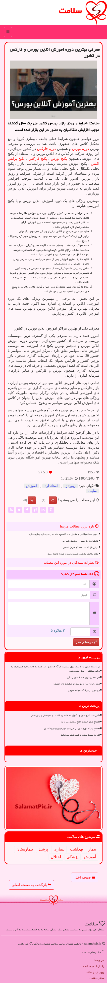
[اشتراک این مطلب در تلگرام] (35, 510)
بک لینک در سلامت (93, 966)
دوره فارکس (46, 149)
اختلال (56, 857)
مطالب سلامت (97, 978)
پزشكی (72, 857)
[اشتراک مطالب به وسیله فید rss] (11, 510)
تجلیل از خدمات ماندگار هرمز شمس (80, 547)
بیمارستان (24, 849)
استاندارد (51, 486)
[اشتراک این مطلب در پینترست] (51, 510)
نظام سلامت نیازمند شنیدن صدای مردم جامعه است (73, 553)
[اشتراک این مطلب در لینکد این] (43, 510)
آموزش (31, 486)
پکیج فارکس (38, 159)
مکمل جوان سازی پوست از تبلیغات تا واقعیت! (77, 683)
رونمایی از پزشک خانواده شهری (84, 690)
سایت (92, 491)
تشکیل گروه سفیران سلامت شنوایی (80, 540)
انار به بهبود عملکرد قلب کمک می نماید (80, 734)
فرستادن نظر (85, 642)
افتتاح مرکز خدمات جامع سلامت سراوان (80, 721)
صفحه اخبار (83, 877)
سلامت (70, 10)
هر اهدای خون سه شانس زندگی (83, 677)
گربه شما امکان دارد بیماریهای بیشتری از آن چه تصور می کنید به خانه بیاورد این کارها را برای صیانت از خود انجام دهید (55, 668)
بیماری (59, 849)
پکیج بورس (59, 159)
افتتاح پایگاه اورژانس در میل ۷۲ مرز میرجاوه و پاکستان (72, 728)
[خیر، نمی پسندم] (32, 500)
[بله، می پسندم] (53, 500)
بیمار (92, 849)
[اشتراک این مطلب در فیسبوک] (27, 510)
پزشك (43, 849)
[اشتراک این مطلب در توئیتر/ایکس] (19, 510)
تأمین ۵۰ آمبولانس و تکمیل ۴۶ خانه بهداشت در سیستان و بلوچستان (63, 534)
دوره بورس (80, 149)
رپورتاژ (71, 486)
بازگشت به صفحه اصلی (30, 885)
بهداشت (76, 849)
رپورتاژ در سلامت (94, 972)
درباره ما (99, 960)
